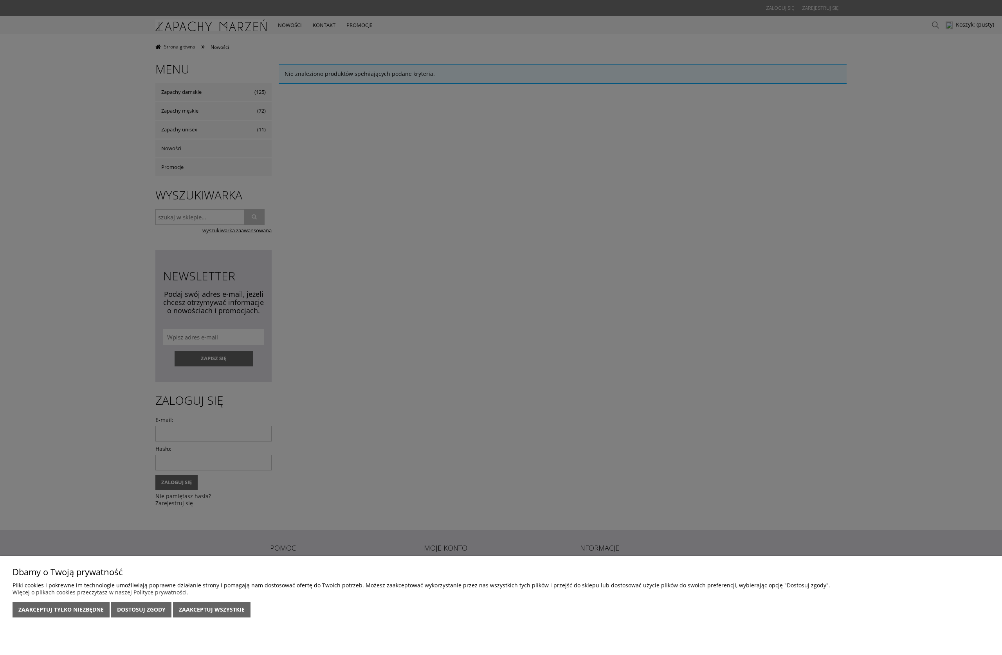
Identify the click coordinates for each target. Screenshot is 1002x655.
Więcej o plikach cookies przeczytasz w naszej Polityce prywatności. (100, 592)
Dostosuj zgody (141, 609)
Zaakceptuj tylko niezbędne (61, 609)
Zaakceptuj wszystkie (212, 609)
